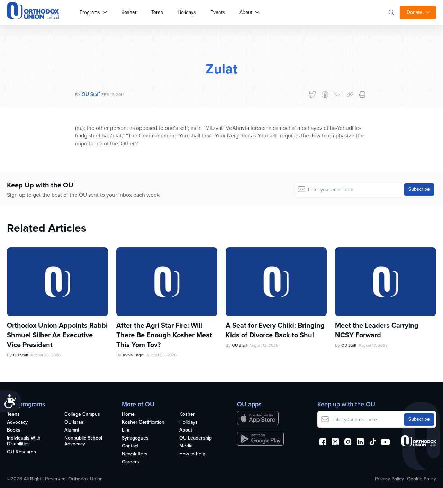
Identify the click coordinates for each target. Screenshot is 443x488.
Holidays (187, 12)
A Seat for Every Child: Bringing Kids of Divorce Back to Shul (275, 330)
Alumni (71, 430)
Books (13, 430)
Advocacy (17, 422)
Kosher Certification (143, 422)
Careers (130, 462)
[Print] (362, 94)
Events (217, 12)
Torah (157, 12)
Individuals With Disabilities (23, 441)
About (245, 12)
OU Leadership (195, 438)
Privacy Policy (389, 479)
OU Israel (74, 422)
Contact (130, 446)
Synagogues (135, 438)
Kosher (129, 12)
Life (125, 430)
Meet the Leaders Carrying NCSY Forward (376, 330)
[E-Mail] (337, 94)
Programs (90, 12)
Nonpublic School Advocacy (83, 441)
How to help (192, 454)
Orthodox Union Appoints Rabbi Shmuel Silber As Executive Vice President (57, 334)
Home (128, 414)
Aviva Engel (133, 355)
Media (185, 446)
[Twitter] (312, 94)
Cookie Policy (421, 479)
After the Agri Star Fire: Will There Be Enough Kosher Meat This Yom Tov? (164, 334)
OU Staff (91, 94)
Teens (13, 414)
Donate (414, 12)
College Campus (82, 414)
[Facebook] (325, 94)
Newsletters (134, 454)
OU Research (21, 452)
